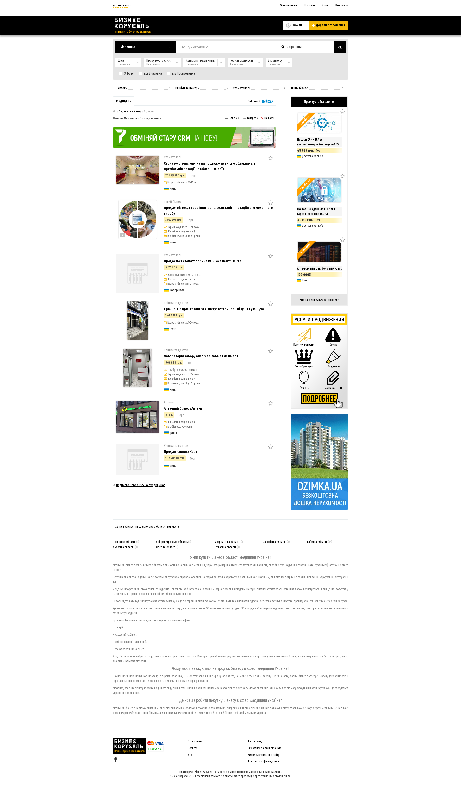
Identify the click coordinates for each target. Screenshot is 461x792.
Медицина (173, 526)
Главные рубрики (123, 526)
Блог (325, 5)
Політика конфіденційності (264, 761)
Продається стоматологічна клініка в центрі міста (202, 261)
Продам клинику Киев (180, 451)
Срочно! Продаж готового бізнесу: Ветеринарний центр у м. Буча (214, 309)
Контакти (341, 5)
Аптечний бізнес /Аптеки (183, 408)
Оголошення (288, 5)
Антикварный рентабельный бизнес (319, 268)
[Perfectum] (194, 137)
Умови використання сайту (263, 755)
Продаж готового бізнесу (150, 526)
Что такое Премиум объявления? (319, 299)
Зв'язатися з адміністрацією (264, 748)
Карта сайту (255, 741)
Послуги (309, 5)
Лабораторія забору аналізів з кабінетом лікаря (201, 356)
